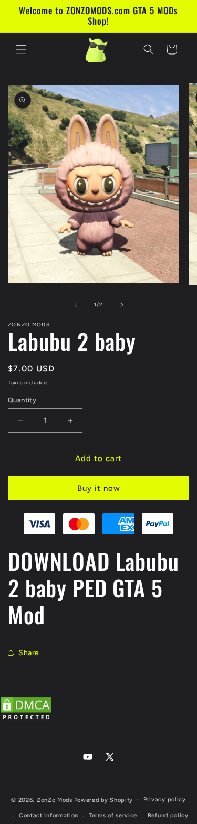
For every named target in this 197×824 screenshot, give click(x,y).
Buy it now (98, 488)
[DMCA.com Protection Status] (26, 719)
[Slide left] (75, 304)
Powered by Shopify (103, 799)
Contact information (48, 815)
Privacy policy (164, 799)
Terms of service (113, 815)
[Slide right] (121, 304)
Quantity (22, 400)
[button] (21, 49)
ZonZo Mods (54, 799)
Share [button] (28, 652)
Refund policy (168, 815)
